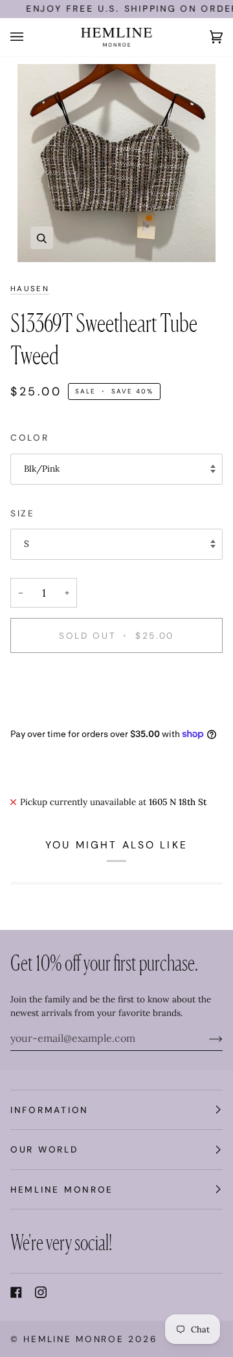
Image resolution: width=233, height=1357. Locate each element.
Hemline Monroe (73, 1339)
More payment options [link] (56, 713)
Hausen (29, 289)
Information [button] (49, 1110)
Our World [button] (44, 1149)
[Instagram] (41, 1292)
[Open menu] (29, 37)
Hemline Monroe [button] (61, 1189)
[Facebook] (16, 1292)
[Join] (205, 1038)
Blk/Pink (42, 468)
